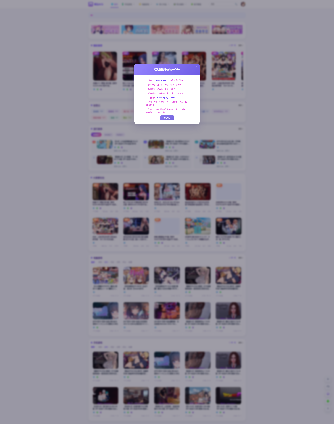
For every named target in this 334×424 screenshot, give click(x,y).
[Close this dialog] (197, 66)
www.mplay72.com (166, 97)
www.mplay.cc (162, 80)
